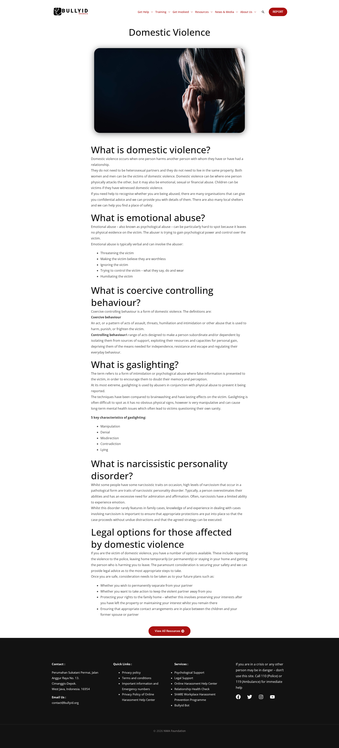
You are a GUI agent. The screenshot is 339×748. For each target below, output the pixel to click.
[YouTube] (272, 696)
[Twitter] (249, 696)
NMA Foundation (175, 731)
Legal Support (183, 678)
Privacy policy (131, 672)
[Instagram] (261, 696)
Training (160, 12)
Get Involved (181, 12)
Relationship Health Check (192, 689)
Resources (202, 12)
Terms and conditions (136, 678)
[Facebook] (238, 696)
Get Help (143, 12)
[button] (263, 12)
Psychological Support (189, 672)
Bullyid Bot (181, 705)
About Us (246, 12)
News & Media (224, 12)
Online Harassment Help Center (195, 683)
